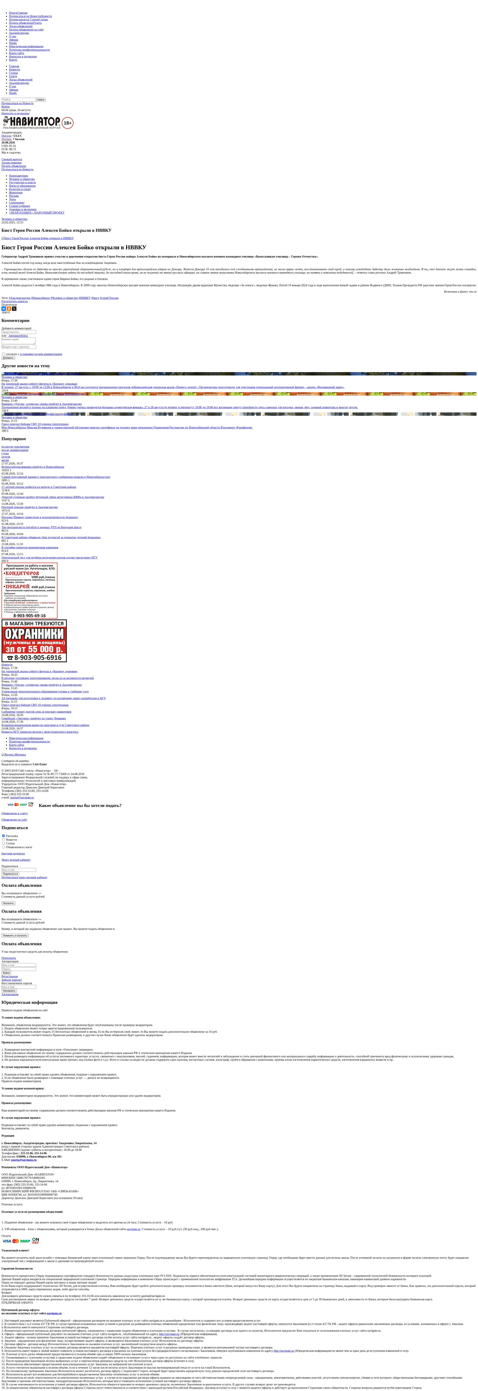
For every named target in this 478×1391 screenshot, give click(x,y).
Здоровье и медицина (22, 209)
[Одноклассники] (9, 308)
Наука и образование (22, 185)
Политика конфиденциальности (29, 49)
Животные (16, 192)
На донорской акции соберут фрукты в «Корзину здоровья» (39, 671)
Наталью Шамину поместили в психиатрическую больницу (39, 517)
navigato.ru (133, 1229)
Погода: (6, 135)
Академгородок (19, 33)
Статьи (43, 19)
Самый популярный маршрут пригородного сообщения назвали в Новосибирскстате (55, 476)
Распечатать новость (14, 301)
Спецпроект (16, 202)
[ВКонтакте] (3, 308)
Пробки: (6, 139)
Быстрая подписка (13, 853)
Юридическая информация (26, 46)
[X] (14, 308)
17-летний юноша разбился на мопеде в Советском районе (38, 487)
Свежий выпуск (11, 159)
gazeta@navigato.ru (22, 797)
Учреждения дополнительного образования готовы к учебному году (45, 691)
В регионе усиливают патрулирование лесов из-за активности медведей (47, 678)
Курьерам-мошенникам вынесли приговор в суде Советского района (45, 725)
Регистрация (9, 976)
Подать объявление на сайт (26, 29)
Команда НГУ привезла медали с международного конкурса (39, 731)
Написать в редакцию (23, 56)
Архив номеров (11, 162)
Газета (38, 22)
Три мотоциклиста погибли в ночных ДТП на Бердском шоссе (41, 527)
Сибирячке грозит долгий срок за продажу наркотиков (36, 711)
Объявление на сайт (14, 819)
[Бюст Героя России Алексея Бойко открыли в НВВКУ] (37, 238)
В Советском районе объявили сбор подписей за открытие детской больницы (50, 537)
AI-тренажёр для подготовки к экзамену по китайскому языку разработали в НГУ (53, 698)
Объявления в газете (19, 847)
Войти (13, 59)
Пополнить (8, 958)
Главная (22, 12)
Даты (12, 199)
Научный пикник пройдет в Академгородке (29, 507)
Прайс (13, 43)
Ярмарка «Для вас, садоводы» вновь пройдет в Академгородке (41, 684)
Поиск (13, 12)
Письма (14, 195)
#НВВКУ (85, 298)
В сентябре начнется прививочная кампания (29, 547)
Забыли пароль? (11, 979)
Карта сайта (16, 53)
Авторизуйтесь (18, 335)
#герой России (109, 298)
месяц (5, 460)
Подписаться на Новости (25, 16)
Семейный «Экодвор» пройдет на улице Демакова (33, 718)
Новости (46, 16)
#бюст (95, 298)
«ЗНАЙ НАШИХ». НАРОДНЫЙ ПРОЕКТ (36, 212)
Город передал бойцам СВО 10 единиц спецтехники (35, 705)
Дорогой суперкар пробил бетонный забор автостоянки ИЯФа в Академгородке (52, 497)
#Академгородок (19, 298)
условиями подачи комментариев (41, 354)
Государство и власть (22, 182)
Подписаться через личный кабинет (24, 877)
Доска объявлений (20, 26)
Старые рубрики (19, 206)
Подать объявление (21, 22)
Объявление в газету (14, 813)
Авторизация (9, 994)
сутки (5, 453)
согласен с (34, 354)
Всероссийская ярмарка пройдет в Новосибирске (32, 466)
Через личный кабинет (15, 859)
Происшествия (18, 175)
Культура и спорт (20, 189)
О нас (12, 36)
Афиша (13, 39)
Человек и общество (22, 179)
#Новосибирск (40, 298)
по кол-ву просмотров (15, 446)
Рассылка (12, 836)
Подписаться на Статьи (24, 19)
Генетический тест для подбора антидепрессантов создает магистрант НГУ (49, 557)
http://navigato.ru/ (169, 1334)
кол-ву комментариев (14, 450)
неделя (5, 456)
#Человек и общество (64, 298)
